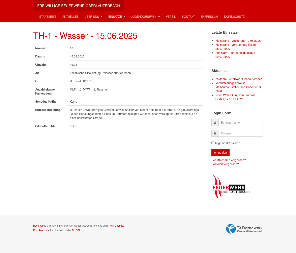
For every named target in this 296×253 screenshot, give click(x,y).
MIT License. (117, 225)
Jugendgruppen (144, 17)
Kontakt (188, 17)
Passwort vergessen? (225, 164)
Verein (171, 17)
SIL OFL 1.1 (78, 230)
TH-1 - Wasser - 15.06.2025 (85, 35)
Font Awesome (41, 230)
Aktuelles (70, 17)
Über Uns (92, 17)
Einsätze (115, 17)
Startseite (47, 17)
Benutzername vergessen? (228, 160)
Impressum (209, 17)
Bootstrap (38, 225)
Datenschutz (234, 17)
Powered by (244, 229)
